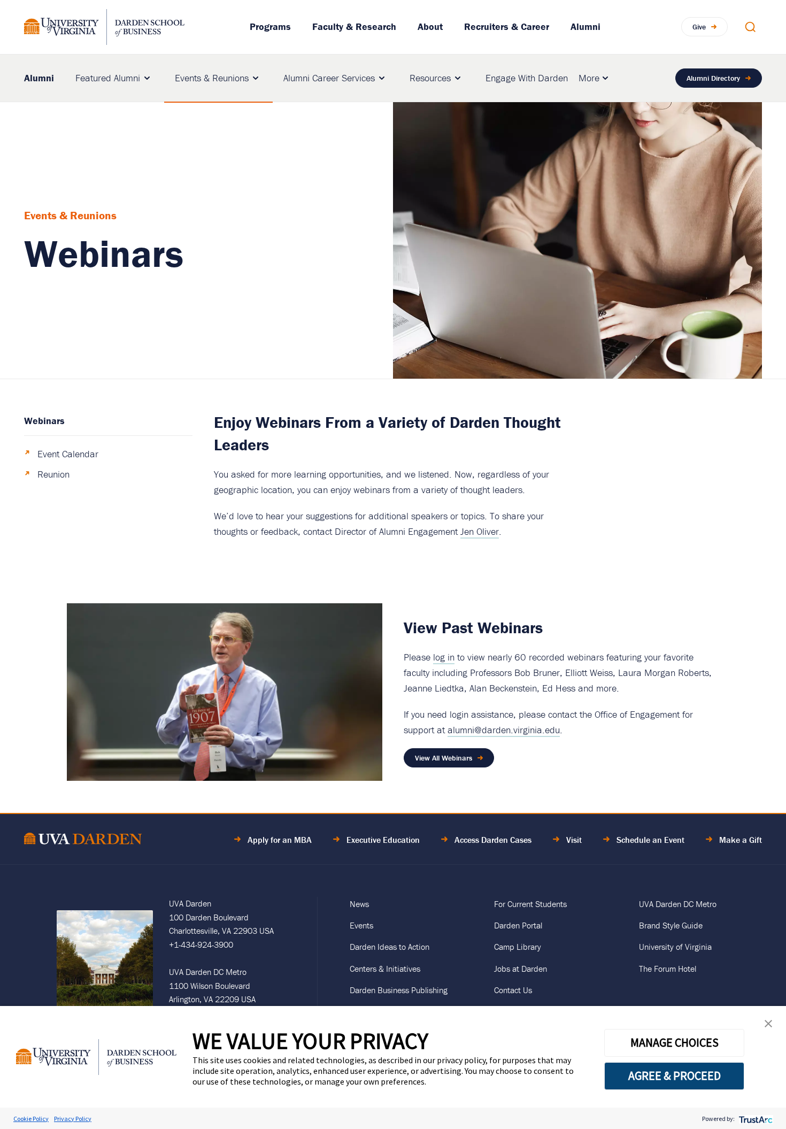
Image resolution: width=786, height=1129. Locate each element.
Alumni (585, 26)
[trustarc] (755, 1118)
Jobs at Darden (520, 968)
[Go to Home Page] (83, 840)
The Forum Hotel (667, 968)
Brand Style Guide (671, 925)
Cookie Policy (31, 1119)
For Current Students (530, 903)
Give (699, 27)
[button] (768, 1026)
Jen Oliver (479, 531)
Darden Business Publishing (399, 990)
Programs (270, 26)
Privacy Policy (72, 1119)
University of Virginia (675, 946)
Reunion (53, 474)
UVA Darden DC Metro (677, 903)
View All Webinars (443, 758)
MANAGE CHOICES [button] (674, 1042)
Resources (430, 78)
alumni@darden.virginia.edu (504, 730)
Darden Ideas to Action (389, 946)
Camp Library (517, 946)
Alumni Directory (713, 78)
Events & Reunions (212, 78)
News (359, 903)
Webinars (44, 420)
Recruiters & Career (506, 26)
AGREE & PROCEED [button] (674, 1075)
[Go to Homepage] (104, 27)
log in (443, 657)
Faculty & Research (354, 26)
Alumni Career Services (329, 78)
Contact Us (513, 990)
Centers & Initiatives (385, 968)
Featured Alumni (107, 78)
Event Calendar (67, 454)
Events (361, 925)
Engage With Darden (527, 78)
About (430, 26)
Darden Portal (518, 925)
